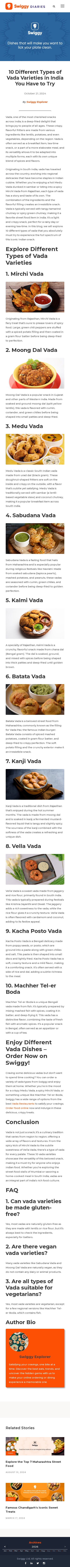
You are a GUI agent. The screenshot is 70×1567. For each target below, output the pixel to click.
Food (10, 1453)
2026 (35, 1546)
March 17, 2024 (15, 1518)
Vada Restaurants (22, 1103)
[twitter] (38, 1563)
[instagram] (44, 1563)
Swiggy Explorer (37, 101)
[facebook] (25, 1563)
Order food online (17, 1108)
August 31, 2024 (16, 1472)
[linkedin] (31, 1563)
